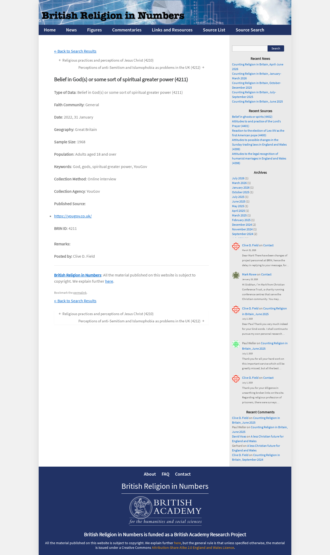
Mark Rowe (249, 274)
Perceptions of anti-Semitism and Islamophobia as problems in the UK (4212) (141, 67)
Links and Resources (172, 30)
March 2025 (239, 215)
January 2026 (241, 187)
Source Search (250, 30)
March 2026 (239, 183)
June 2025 (238, 201)
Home (50, 30)
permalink (80, 293)
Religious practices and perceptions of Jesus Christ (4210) (106, 60)
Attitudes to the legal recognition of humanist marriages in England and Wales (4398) (259, 158)
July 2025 (238, 197)
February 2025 (241, 220)
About (150, 474)
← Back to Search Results (75, 51)
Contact (268, 245)
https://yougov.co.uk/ (73, 215)
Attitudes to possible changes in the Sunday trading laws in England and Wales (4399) (259, 144)
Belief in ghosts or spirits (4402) (252, 117)
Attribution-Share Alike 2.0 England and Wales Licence (193, 547)
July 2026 (238, 178)
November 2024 (242, 229)
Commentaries (127, 30)
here (109, 281)
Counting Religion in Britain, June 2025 (257, 101)
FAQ (165, 474)
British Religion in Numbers (77, 275)
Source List (214, 30)
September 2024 (242, 234)
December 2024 (242, 224)
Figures (94, 30)
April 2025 (238, 211)
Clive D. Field (250, 245)
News (71, 30)
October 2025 (240, 192)
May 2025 (238, 206)
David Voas (239, 436)
